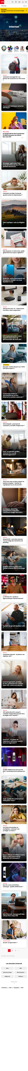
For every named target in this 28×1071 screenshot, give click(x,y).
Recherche (12, 2)
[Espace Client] (23, 2)
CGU (10, 987)
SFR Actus (3, 6)
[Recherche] (12, 2)
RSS (22, 987)
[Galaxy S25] (14, 126)
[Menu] (26, 2)
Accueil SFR (2, 2)
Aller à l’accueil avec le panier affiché (16, 2)
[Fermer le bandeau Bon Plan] (26, 10)
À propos (16, 987)
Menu (26, 2)
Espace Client (23, 2)
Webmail (19, 2)
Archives (4, 987)
